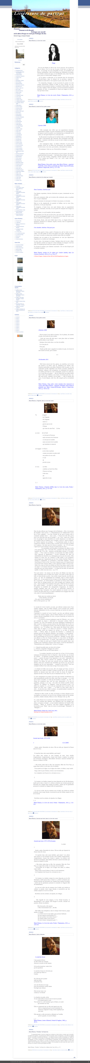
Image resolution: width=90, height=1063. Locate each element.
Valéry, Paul (18, 178)
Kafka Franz (18, 131)
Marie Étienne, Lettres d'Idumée (37, 934)
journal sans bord (68, 927)
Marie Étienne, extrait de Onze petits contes (39, 106)
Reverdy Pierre (19, 161)
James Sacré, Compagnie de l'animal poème (20, 192)
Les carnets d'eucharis (20, 233)
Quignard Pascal (19, 155)
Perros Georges (19, 143)
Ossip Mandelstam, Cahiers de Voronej (20, 291)
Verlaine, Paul (18, 180)
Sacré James (18, 166)
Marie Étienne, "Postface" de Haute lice (38, 1031)
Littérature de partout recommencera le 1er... (20, 310)
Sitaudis (17, 237)
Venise (20, 264)
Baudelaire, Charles (20, 80)
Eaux (20, 282)
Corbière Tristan (19, 99)
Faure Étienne (19, 118)
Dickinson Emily (19, 108)
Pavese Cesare (19, 142)
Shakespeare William (20, 171)
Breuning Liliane (19, 303)
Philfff (17, 306)
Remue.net (18, 236)
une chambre (35, 312)
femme (32, 101)
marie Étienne (62, 99)
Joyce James (18, 130)
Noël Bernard (18, 139)
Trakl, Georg (18, 177)
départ (29, 101)
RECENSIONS (19, 156)
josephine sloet (19, 250)
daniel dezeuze (19, 246)
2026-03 (17, 324)
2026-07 (17, 318)
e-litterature (18, 222)
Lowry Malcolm (19, 134)
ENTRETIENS (18, 115)
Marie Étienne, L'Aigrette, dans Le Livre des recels (41, 400)
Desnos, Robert (19, 106)
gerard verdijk (18, 249)
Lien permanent (48, 99)
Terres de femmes (19, 239)
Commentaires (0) (54, 99)
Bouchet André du (19, 90)
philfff (17, 290)
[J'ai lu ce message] (88, 1061)
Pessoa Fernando (19, 145)
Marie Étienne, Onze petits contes (37, 317)
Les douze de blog (19, 234)
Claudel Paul (18, 98)
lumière (36, 499)
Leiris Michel (18, 133)
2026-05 (17, 321)
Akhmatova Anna (19, 70)
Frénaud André (19, 121)
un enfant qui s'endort (69, 310)
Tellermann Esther (19, 175)
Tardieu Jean (18, 174)
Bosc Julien (18, 89)
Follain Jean (18, 120)
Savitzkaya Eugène (19, 169)
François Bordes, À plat (20, 209)
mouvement (35, 101)
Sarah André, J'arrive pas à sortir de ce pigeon (20, 188)
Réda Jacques (19, 158)
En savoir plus (68, 1061)
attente (32, 395)
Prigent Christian (19, 149)
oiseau (33, 499)
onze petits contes (68, 393)
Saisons (20, 273)
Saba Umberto (19, 165)
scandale (41, 312)
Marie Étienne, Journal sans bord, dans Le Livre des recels (43, 818)
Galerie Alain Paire (19, 247)
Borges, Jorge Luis (19, 87)
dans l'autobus (30, 312)
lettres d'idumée (68, 1024)
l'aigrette (66, 498)
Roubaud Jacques (19, 164)
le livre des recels (68, 99)
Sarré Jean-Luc (19, 168)
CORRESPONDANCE (20, 101)
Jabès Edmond (19, 124)
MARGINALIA (18, 136)
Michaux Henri (19, 137)
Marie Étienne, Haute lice (35, 505)
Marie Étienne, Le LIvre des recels (37, 40)
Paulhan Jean (18, 140)
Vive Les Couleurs (19, 252)
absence (29, 395)
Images (16, 255)
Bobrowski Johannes (20, 84)
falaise (35, 171)
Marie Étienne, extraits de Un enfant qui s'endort (41, 177)
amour (39, 499)
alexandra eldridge (19, 244)
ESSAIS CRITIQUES (20, 117)
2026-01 (17, 327)
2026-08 (17, 317)
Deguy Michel (18, 105)
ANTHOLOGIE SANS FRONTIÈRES (38, 99)
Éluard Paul (18, 112)
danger (37, 171)
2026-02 (17, 326)
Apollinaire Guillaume (20, 76)
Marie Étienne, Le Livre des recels (37, 724)
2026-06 (17, 320)
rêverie (31, 813)
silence (35, 395)
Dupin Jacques (19, 109)
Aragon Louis (18, 77)
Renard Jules (18, 159)
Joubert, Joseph (19, 128)
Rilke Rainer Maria (19, 162)
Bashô (17, 79)
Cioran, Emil (18, 96)
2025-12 (17, 328)
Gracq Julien (18, 123)
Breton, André (18, 92)
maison (32, 171)
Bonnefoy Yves (19, 86)
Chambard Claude (19, 95)
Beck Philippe (18, 82)
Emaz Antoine (18, 114)
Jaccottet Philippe (19, 125)
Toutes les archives (19, 331)
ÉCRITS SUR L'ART (20, 111)
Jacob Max (18, 127)
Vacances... (18, 186)
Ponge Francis (19, 146)
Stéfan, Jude (18, 172)
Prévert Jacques (19, 148)
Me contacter (20, 39)
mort (39, 312)
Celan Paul (18, 93)
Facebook (41, 101)
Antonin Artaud (19, 74)
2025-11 (17, 330)
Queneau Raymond (20, 153)
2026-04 (17, 323)
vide (39, 171)
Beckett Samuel (19, 83)
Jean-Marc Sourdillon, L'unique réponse (20, 298)
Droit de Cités (18, 220)
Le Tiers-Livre (18, 231)
